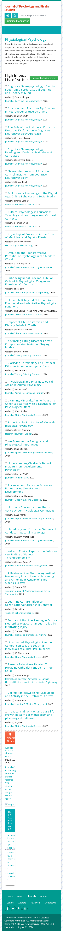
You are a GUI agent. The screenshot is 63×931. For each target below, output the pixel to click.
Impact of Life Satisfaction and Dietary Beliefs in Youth (26, 323)
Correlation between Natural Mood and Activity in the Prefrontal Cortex (29, 694)
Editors (10, 902)
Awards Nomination (11, 739)
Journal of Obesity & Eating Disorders (23, 355)
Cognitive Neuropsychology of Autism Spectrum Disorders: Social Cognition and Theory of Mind (30, 89)
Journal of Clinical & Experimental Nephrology (27, 292)
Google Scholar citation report (9, 752)
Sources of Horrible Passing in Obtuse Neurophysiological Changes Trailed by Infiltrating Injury (31, 623)
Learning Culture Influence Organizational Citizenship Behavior (28, 603)
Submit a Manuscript (17, 21)
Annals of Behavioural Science (19, 204)
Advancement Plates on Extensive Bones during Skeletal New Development (28, 488)
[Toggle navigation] (9, 30)
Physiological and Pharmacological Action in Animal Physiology (29, 383)
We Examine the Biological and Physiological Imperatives (26, 442)
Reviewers (35, 902)
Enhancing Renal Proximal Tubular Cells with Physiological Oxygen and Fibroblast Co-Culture (29, 281)
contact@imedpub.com (33, 15)
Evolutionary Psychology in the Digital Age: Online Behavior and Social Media (31, 194)
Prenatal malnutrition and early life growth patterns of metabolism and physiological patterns (29, 715)
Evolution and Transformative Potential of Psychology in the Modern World (30, 256)
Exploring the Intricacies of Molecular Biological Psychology (31, 423)
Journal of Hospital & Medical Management (26, 565)
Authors (22, 902)
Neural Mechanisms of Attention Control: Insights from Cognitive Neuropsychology (28, 174)
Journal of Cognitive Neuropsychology (23, 101)
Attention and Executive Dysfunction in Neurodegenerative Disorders (30, 109)
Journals (32, 896)
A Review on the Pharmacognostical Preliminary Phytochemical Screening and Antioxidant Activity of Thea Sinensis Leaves (30, 578)
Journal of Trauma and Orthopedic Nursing (25, 634)
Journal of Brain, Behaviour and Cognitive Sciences (29, 267)
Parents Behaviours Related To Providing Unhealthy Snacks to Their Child (29, 667)
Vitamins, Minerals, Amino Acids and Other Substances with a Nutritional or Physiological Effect (30, 404)
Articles (43, 896)
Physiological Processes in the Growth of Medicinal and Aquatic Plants (31, 235)
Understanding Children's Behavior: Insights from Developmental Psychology (29, 466)
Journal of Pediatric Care (16, 477)
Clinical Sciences (11, 876)
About (20, 896)
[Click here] (10, 804)
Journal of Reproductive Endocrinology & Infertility (29, 518)
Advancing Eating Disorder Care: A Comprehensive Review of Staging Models (28, 344)
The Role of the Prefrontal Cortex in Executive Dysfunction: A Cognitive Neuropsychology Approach (30, 130)
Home (10, 896)
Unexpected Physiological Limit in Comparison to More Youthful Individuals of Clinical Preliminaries (28, 645)
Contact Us (50, 902)
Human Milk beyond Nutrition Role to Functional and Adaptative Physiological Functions (31, 303)
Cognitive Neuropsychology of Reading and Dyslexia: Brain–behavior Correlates (30, 152)
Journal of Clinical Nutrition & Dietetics (23, 314)
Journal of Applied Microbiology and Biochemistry (29, 452)
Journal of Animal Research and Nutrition (24, 393)
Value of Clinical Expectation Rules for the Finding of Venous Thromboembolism (31, 554)
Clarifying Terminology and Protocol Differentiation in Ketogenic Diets (30, 364)
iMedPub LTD (47, 924)
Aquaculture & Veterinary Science (11, 841)
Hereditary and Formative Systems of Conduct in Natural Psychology (30, 530)
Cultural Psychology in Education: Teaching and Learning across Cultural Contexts (30, 215)
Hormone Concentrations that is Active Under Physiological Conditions (29, 508)
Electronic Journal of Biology (18, 245)
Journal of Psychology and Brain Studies (27, 8)
